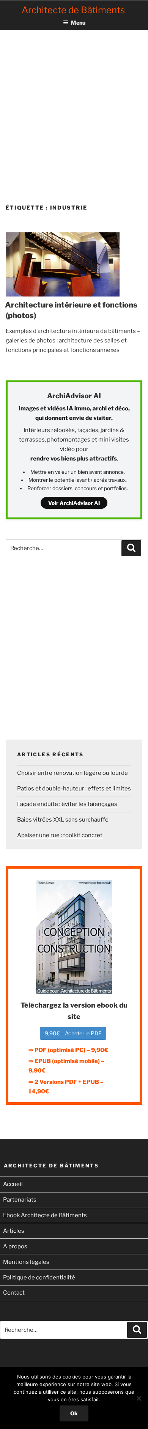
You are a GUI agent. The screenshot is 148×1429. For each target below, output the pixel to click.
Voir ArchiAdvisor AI (74, 503)
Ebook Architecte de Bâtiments (45, 1215)
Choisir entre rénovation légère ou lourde (72, 773)
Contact (14, 1292)
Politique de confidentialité (39, 1277)
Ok (74, 1413)
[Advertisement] (74, 110)
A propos (15, 1246)
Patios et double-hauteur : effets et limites (74, 788)
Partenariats (19, 1199)
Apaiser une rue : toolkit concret (59, 835)
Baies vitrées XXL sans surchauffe (63, 819)
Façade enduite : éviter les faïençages (67, 804)
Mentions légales (26, 1262)
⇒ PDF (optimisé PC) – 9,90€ (68, 1050)
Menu (78, 22)
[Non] (138, 1398)
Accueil (13, 1184)
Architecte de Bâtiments (73, 10)
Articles (13, 1230)
